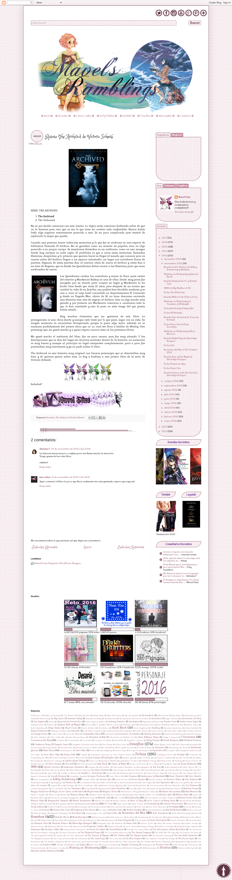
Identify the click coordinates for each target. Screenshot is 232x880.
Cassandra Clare (91, 733)
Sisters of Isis (147, 823)
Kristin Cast (70, 782)
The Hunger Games (139, 835)
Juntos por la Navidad (152, 776)
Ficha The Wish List (174, 292)
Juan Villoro (115, 776)
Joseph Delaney (58, 776)
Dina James (181, 744)
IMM (34, 767)
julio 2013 (169, 394)
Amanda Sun (110, 719)
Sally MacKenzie (107, 820)
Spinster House (37, 826)
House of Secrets (137, 764)
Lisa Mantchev (174, 785)
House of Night (118, 764)
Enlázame (169, 185)
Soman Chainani (172, 823)
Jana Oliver (135, 770)
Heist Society (54, 764)
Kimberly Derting (38, 783)
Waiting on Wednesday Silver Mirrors (179, 332)
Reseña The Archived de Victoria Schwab (181, 318)
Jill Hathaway (123, 773)
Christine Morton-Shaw (75, 737)
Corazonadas (73, 740)
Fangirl (84, 755)
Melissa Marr (182, 794)
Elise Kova (49, 750)
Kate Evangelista (41, 779)
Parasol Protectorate (173, 803)
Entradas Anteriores (130, 547)
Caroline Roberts (193, 731)
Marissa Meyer (78, 794)
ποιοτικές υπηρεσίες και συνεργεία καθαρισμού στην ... (178, 553)
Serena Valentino (177, 820)
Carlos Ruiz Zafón (174, 731)
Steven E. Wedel (130, 826)
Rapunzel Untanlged (59, 813)
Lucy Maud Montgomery (96, 789)
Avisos (88, 725)
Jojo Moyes (188, 773)
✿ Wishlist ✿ (127, 116)
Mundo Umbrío (120, 801)
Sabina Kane (46, 820)
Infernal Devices (52, 767)
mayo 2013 (170, 403)
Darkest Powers (192, 740)
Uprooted (94, 845)
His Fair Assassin (85, 764)
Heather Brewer (38, 764)
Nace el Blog (136, 800)
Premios (45, 810)
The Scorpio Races (106, 842)
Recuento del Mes (133, 813)
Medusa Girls (165, 794)
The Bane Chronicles (68, 833)
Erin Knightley (106, 750)
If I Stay (173, 764)
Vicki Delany (178, 845)
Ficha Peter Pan (172, 368)
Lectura (43, 785)
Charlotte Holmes (193, 734)
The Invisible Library (161, 835)
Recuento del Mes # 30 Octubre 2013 (180, 351)
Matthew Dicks (95, 795)
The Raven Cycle (186, 838)
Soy (159, 185)
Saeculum (59, 820)
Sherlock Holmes (60, 823)
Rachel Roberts (174, 809)
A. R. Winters (68, 715)
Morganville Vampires (58, 800)
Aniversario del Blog (191, 718)
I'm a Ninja (154, 764)
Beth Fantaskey (37, 728)
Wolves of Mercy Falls (188, 848)
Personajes (83, 807)
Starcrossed (78, 826)
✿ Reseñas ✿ (63, 116)
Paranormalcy (153, 803)
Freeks (82, 758)
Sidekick (118, 823)
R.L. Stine (103, 810)
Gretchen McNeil (108, 761)
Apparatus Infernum (151, 722)
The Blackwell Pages (90, 832)
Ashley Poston (37, 725)
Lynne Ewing (155, 789)
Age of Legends (131, 715)
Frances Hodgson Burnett (64, 758)
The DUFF (159, 833)
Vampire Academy (129, 844)
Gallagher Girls (111, 757)
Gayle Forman (143, 758)
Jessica (109, 773)
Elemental (160, 747)
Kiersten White (173, 779)
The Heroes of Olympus (99, 835)
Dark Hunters (171, 740)
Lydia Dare (141, 789)
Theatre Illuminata (163, 842)
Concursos (188, 737)
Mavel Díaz (184, 197)
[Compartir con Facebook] (100, 418)
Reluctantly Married (189, 813)
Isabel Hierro (188, 767)
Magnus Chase (110, 791)
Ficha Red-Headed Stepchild (178, 308)
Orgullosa (182, 185)
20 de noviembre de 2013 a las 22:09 (70, 448)
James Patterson (120, 770)
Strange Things (147, 826)
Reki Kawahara (160, 813)
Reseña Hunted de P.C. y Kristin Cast (180, 282)
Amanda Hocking (93, 719)
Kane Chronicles (177, 776)
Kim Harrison (191, 779)
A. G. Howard (54, 715)
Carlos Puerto (157, 731)
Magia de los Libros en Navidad (67, 791)
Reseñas (50, 417)
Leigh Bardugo (67, 785)
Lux (131, 789)
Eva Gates (170, 750)
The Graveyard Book (40, 835)
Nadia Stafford (153, 801)
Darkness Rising (43, 744)
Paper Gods (122, 804)
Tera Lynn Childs (141, 830)
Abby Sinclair (84, 715)
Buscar (195, 22)
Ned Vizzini (47, 804)
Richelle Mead (62, 817)
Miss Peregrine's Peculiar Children (160, 798)
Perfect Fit (52, 807)
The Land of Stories (62, 839)
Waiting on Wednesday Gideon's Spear (181, 275)
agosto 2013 (171, 390)
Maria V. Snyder (38, 795)
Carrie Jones (57, 734)
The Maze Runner (133, 838)
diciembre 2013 (173, 259)
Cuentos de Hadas (103, 740)
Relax (174, 813)
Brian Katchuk (192, 728)
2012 (164, 426)
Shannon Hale (41, 823)
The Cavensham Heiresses (116, 833)
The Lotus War (115, 839)
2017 (164, 237)
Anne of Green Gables (95, 722)
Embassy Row (66, 750)
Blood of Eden (87, 728)
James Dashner (101, 770)
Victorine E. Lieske (57, 848)
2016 (165, 242)
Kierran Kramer (156, 779)
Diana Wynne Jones (163, 744)
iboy (164, 764)
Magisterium (93, 791)
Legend (54, 785)
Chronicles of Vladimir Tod (121, 737)
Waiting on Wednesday (84, 847)
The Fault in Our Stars (188, 833)
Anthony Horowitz (116, 721)
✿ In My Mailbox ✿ (107, 116)
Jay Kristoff (39, 773)
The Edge (171, 833)
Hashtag (178, 761)
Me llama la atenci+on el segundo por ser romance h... (181, 574)
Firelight (181, 754)
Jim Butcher (137, 773)
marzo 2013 (171, 412)
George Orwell (182, 758)
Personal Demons (99, 807)
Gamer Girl (128, 758)
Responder (45, 467)
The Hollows (120, 835)
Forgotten (193, 755)
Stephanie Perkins (95, 826)
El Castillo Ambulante (104, 748)
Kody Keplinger (55, 783)
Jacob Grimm (60, 770)
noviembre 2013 (173, 263)
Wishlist (165, 847)
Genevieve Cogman (163, 758)
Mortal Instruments (82, 800)
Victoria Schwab (76, 417)
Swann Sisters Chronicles (74, 830)
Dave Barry (107, 744)
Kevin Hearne (138, 779)
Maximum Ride (132, 795)
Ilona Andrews (188, 763)
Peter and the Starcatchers (121, 807)
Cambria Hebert (113, 731)
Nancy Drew (169, 800)
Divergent (193, 744)
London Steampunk (39, 789)
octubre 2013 (171, 381)
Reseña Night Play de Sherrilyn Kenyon (180, 339)
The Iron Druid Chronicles (186, 835)
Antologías (134, 721)
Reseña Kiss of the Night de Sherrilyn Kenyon (178, 358)
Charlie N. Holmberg (173, 734)
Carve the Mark (73, 734)
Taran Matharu (116, 829)
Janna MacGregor (152, 770)
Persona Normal (67, 807)
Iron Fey (157, 767)
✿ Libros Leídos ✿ (83, 116)
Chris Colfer (55, 737)
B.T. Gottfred (100, 725)
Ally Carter (59, 718)
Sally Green (91, 820)
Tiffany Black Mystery (184, 842)
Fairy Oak (69, 754)
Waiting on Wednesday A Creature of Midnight (177, 302)
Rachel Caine (116, 810)
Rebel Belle (112, 813)
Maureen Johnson (114, 795)
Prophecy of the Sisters (84, 810)
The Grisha (58, 835)
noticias (94, 803)
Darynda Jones (61, 744)
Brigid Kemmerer (39, 731)
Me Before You (149, 795)
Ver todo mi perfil (184, 211)
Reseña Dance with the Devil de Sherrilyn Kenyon (181, 374)
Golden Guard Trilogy (75, 760)
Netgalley (82, 804)
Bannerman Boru (146, 725)
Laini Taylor (146, 783)
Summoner (36, 829)
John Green (173, 773)
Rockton (130, 817)
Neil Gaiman (61, 804)
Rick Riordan (80, 817)
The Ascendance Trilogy (44, 833)
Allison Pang (44, 719)
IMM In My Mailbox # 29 (177, 288)
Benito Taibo (192, 725)
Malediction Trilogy (130, 792)
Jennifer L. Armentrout (91, 773)
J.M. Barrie (45, 770)
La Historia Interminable (127, 783)
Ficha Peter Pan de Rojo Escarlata (176, 325)
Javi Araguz (184, 770)
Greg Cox (93, 761)
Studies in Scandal (165, 826)
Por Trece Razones (157, 807)
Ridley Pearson (98, 817)
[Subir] (223, 871)
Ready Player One (94, 813)
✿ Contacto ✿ (185, 116)
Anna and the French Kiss (69, 721)
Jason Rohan (170, 770)
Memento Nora (37, 798)
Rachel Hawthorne (154, 810)
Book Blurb (119, 727)
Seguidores (163, 134)
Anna (51, 722)
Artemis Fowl (170, 721)
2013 (165, 255)
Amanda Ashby (74, 718)
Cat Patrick (110, 734)
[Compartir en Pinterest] (104, 418)
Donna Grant (36, 748)
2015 (165, 246)
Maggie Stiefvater (40, 791)
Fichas (140, 754)
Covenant (87, 740)
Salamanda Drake (75, 820)
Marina (63, 795)
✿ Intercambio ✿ (165, 116)
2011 (164, 431)
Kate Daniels (195, 776)
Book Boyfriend (141, 728)
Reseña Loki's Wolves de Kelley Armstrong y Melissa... (180, 268)
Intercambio (104, 767)
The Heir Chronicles (75, 835)
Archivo (161, 226)
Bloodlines (103, 728)
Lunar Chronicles (118, 788)
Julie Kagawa (130, 776)
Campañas (127, 731)
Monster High (37, 800)
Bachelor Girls (129, 725)
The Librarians (80, 839)
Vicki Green (193, 845)
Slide (159, 823)
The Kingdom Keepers (40, 839)
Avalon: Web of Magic (68, 724)
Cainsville (75, 731)
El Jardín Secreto (126, 748)
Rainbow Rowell (194, 810)
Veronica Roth (162, 844)
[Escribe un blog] (93, 418)
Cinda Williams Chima (148, 737)
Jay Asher (196, 770)
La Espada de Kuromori (90, 783)
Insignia (91, 767)
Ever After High (52, 754)
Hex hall (69, 764)
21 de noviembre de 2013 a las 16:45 (70, 477)
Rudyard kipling (173, 817)
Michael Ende (88, 798)
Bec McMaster (164, 725)
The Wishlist (145, 842)
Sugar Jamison (191, 826)
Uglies (83, 844)
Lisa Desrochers (157, 785)
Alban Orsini (163, 715)
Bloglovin (177, 134)
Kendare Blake (89, 779)
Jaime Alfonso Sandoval (79, 770)
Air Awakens (148, 715)
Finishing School (165, 755)
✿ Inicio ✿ (47, 116)
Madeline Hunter (172, 789)
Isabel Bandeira (172, 767)
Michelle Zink (104, 797)
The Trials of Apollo (127, 842)
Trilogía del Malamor (66, 845)
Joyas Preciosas (98, 776)
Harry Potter (165, 761)
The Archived (62, 417)
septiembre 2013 (173, 385)
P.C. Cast (108, 803)
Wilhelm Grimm (149, 848)
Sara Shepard (124, 820)
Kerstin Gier (105, 779)
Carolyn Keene (40, 734)
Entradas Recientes (44, 547)
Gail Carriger (94, 757)
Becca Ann (178, 725)
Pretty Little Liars (61, 810)
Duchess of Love (84, 748)
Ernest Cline (120, 750)
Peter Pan (141, 807)
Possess (187, 807)
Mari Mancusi (191, 791)
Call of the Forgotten (93, 731)
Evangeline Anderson (188, 750)
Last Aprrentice (163, 782)
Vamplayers (147, 845)
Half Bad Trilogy (149, 761)
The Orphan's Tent (153, 839)
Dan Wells (119, 740)
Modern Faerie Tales (188, 797)
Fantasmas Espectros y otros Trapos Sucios (111, 755)
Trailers (47, 844)
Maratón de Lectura (169, 791)
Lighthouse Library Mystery (110, 785)
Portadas (174, 806)
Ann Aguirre (39, 721)
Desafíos (136, 744)
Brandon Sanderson (173, 728)
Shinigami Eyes (104, 823)
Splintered (51, 826)
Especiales (157, 750)
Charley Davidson (152, 734)
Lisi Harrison (191, 785)
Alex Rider (176, 715)
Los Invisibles (57, 789)
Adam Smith (98, 715)
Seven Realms (195, 820)
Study (179, 826)
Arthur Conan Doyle (189, 721)
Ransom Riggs (40, 813)
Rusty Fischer (189, 817)
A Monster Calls (38, 715)
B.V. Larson (114, 725)
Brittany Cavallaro (59, 731)
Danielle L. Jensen (135, 740)
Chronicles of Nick (97, 737)
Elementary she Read (178, 748)
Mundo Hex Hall (102, 801)
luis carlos (45, 477)
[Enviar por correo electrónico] (90, 418)
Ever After (35, 755)
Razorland (77, 813)
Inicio (88, 547)
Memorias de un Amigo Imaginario (63, 798)
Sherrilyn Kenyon (82, 823)
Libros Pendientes (86, 785)
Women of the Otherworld (45, 850)
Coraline (60, 740)
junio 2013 (170, 398)
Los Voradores (74, 788)
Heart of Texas (191, 761)
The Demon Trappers (141, 832)
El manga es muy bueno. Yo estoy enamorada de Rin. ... (181, 581)
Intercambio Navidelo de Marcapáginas (131, 767)
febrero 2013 (171, 416)
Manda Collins (148, 792)
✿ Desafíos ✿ (145, 116)
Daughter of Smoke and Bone (85, 744)
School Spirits (141, 820)
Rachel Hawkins (134, 810)
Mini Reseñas (132, 797)
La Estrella (109, 783)
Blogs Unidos (54, 728)
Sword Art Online (97, 829)
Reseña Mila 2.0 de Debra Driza (180, 297)
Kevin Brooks (122, 779)
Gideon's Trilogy (54, 761)
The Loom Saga (97, 838)
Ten (128, 830)
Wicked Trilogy (132, 848)
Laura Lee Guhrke (182, 783)
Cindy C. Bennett (170, 737)
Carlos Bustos (142, 731)
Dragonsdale (51, 748)
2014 (165, 251)
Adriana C (45, 448)
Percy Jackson (37, 806)
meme (195, 795)
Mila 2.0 (117, 798)
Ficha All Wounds (173, 312)
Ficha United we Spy (174, 363)
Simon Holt (131, 823)
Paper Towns (137, 804)
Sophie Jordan (191, 823)
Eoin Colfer (81, 750)
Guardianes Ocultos (129, 761)
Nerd (72, 804)
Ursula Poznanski (109, 845)
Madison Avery (190, 788)
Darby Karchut (153, 740)
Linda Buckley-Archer (136, 785)
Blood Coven (71, 728)
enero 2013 (170, 421)
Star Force (64, 826)
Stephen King (113, 826)
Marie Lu (53, 795)
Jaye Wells (52, 773)
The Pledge (170, 839)
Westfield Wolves (114, 848)
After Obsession (114, 715)
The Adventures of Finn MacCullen (169, 829)
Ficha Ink (169, 345)
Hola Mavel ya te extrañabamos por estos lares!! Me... (180, 566)
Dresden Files (67, 748)
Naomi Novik (185, 801)
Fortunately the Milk (40, 758)
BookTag (156, 728)
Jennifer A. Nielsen (69, 773)
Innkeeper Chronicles (74, 767)
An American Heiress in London (134, 719)
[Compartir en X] (97, 418)
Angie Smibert (171, 719)
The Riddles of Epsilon (54, 842)
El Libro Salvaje (144, 748)
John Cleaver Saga (155, 773)
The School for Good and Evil (80, 842)
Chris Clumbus (40, 737)
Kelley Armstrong (64, 779)
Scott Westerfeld (158, 820)
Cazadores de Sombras (129, 734)
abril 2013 (170, 407)
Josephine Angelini (78, 776)
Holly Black (101, 764)
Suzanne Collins (52, 829)
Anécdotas (156, 718)
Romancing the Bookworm (150, 817)
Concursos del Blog (41, 740)
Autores (50, 725)
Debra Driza (120, 744)
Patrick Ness (192, 804)
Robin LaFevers (116, 817)
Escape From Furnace (139, 750)
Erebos (93, 750)
